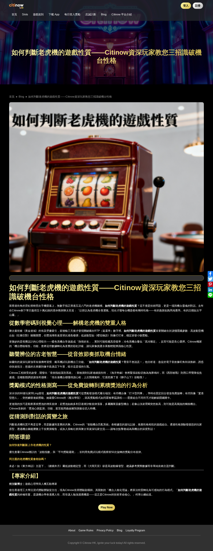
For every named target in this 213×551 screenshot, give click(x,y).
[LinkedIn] (210, 289)
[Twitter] (210, 279)
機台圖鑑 (27, 429)
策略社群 (73, 429)
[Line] (210, 295)
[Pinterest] (210, 284)
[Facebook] (210, 273)
